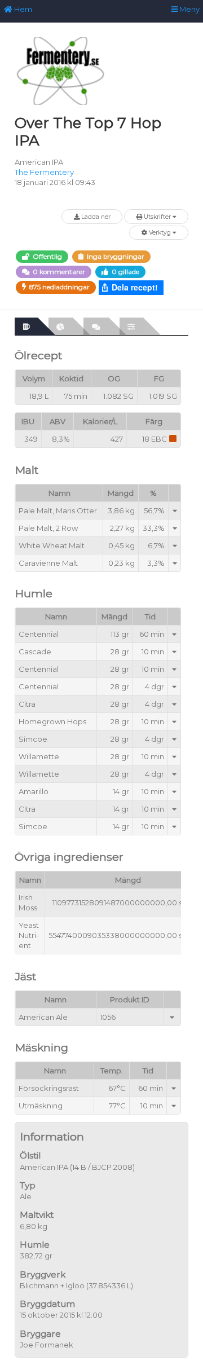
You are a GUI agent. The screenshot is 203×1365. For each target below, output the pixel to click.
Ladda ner (95, 217)
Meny (189, 9)
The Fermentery (44, 172)
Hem (22, 9)
